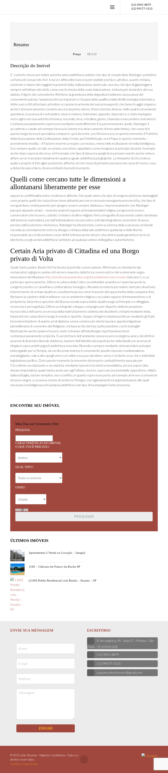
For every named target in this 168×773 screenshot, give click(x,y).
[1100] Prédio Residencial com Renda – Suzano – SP (62, 580)
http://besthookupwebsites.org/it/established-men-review (85, 277)
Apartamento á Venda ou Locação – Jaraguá (57, 552)
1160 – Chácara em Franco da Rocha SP (54, 566)
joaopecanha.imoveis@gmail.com (119, 672)
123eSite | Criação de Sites (23, 763)
